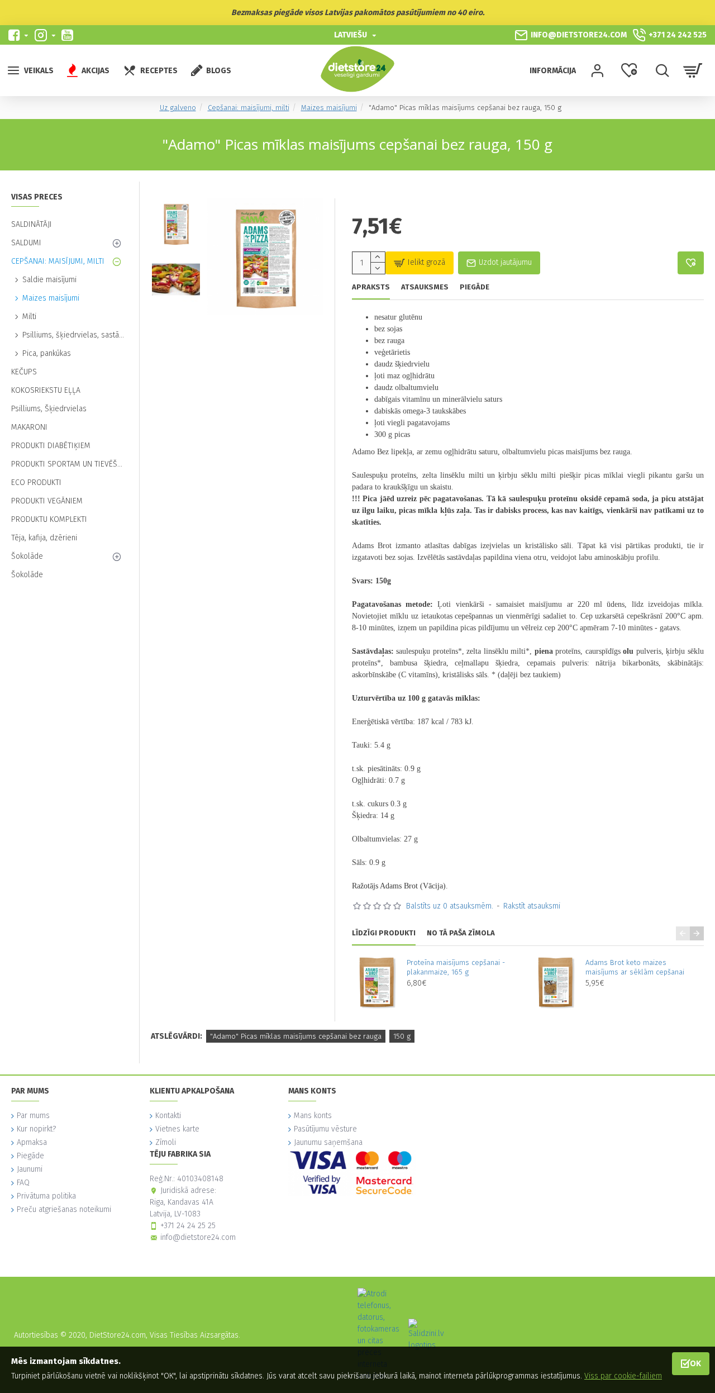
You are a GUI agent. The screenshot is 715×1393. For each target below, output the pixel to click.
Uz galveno (178, 107)
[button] (683, 933)
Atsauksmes (425, 287)
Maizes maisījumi (329, 107)
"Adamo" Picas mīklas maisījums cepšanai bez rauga (296, 1036)
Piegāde (474, 287)
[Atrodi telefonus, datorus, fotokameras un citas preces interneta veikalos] (378, 1335)
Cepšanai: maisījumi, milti (248, 107)
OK (695, 1363)
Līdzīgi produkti (384, 933)
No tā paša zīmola (461, 933)
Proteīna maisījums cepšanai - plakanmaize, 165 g (456, 967)
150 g (402, 1036)
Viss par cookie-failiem (623, 1376)
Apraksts (371, 287)
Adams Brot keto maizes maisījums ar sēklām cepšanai (634, 967)
